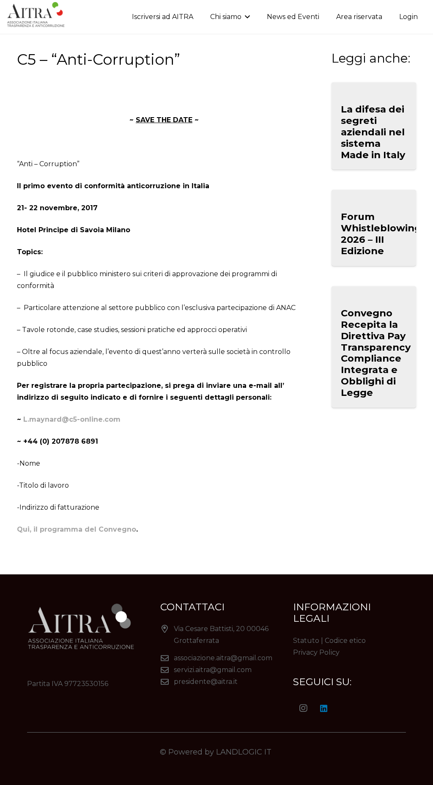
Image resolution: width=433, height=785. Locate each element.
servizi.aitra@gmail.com (213, 670)
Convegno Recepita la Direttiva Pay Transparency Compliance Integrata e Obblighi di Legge (376, 352)
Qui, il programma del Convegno (76, 529)
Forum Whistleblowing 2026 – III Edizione (381, 234)
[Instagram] (303, 708)
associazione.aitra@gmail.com (223, 658)
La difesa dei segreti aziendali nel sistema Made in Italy (373, 132)
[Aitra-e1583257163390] (37, 17)
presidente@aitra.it (206, 682)
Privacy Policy (316, 652)
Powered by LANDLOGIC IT (221, 752)
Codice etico (345, 641)
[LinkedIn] (323, 708)
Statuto (306, 641)
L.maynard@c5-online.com (72, 419)
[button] (245, 17)
